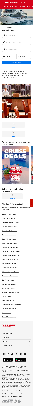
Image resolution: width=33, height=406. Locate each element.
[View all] (12, 195)
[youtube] (21, 354)
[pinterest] (25, 354)
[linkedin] (16, 354)
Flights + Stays (26, 6)
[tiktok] (12, 354)
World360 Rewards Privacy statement (12, 396)
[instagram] (8, 354)
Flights (6, 6)
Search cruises (16, 62)
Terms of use (27, 390)
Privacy (9, 390)
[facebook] (4, 354)
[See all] (13, 123)
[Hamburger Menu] (3, 3)
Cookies (4, 390)
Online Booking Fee (17, 382)
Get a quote (23, 2)
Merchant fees (17, 385)
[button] (31, 203)
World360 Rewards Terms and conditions (13, 394)
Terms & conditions (17, 390)
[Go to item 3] (16, 116)
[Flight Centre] (11, 2)
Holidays (14, 6)
